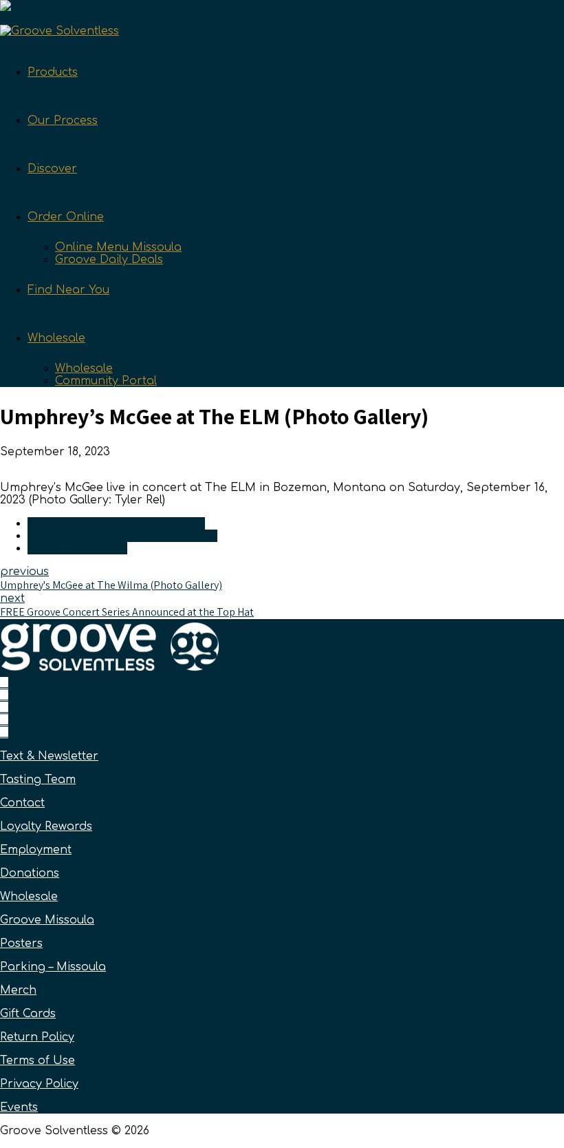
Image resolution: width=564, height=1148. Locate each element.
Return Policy (37, 1037)
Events (19, 1107)
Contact (22, 803)
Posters (21, 943)
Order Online (66, 217)
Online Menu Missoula (118, 247)
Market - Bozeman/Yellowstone (116, 523)
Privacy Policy (39, 1084)
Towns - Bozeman (77, 548)
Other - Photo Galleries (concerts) (122, 536)
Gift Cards (28, 1014)
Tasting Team (38, 779)
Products (53, 72)
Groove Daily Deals (109, 259)
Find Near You (68, 290)
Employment (36, 850)
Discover (52, 169)
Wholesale (56, 338)
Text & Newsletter (49, 756)
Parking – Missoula (53, 967)
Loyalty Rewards (46, 826)
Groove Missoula (47, 920)
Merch (18, 990)
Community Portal (106, 381)
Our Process (63, 120)
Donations (29, 873)
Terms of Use (37, 1060)
